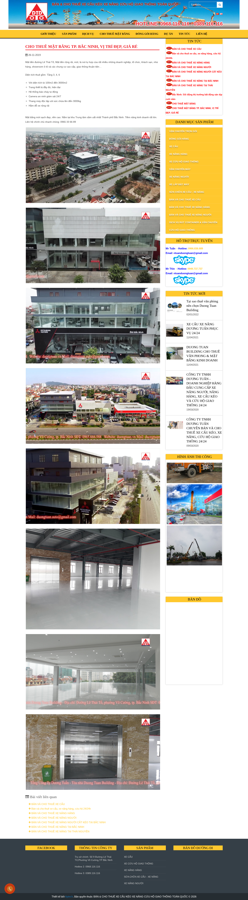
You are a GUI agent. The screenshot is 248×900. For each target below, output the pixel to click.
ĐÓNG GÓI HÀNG (147, 33)
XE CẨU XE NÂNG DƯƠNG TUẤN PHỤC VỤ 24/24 (202, 328)
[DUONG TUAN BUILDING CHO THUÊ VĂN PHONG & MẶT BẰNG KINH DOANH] (174, 354)
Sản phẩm (69, 33)
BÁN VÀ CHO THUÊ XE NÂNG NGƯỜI (53, 817)
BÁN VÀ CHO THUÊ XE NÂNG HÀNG (53, 813)
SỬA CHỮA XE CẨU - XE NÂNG (141, 876)
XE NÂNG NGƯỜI (133, 883)
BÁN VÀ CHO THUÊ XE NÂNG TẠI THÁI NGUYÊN (60, 831)
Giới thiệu (48, 33)
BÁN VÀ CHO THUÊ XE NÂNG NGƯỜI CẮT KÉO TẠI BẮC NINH (68, 822)
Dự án (168, 33)
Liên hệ (201, 33)
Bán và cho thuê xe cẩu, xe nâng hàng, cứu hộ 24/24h (61, 808)
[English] (221, 14)
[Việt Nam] (217, 14)
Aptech (69, 896)
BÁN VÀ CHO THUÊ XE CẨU (48, 804)
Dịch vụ (88, 33)
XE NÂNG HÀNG (133, 870)
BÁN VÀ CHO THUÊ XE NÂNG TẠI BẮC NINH (57, 826)
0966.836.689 (195, 248)
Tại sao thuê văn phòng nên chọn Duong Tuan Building (202, 305)
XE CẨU (128, 856)
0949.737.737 (195, 268)
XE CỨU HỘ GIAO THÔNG (138, 863)
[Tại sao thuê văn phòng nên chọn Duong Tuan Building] (174, 308)
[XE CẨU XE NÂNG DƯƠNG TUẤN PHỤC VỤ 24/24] (174, 331)
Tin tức (184, 33)
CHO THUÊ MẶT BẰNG (115, 33)
